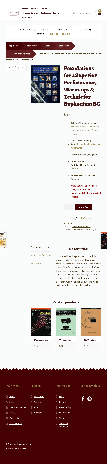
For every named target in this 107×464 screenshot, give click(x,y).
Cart (36, 407)
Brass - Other (64, 46)
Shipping (63, 418)
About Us (13, 413)
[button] (55, 69)
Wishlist (38, 402)
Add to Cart (83, 207)
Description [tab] (36, 247)
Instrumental (32, 46)
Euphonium (94, 127)
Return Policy (64, 413)
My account (39, 396)
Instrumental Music (78, 127)
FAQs (61, 396)
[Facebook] (83, 399)
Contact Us (14, 418)
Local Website (15, 424)
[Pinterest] (89, 399)
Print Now (27, 17)
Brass (48, 46)
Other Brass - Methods (21, 54)
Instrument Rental (50, 13)
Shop (33, 9)
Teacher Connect (30, 13)
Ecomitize (21, 448)
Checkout (38, 413)
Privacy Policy (65, 407)
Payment (63, 402)
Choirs (44, 9)
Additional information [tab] (41, 255)
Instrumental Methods (80, 130)
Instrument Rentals (17, 407)
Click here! (59, 34)
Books (96, 230)
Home (25, 9)
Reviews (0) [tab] (36, 264)
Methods (72, 230)
